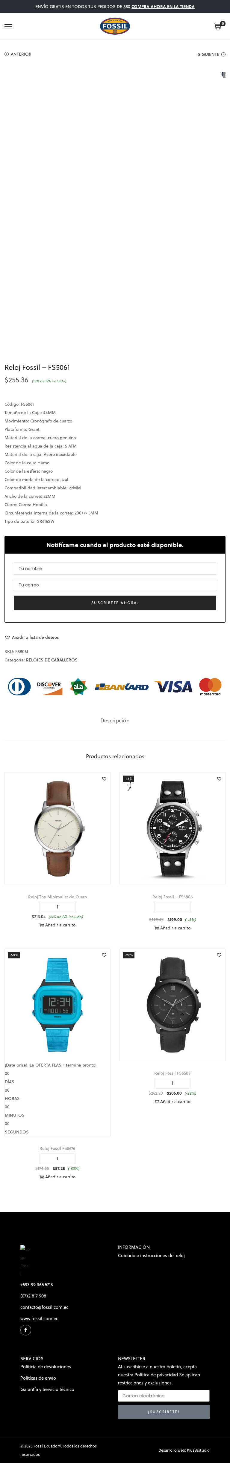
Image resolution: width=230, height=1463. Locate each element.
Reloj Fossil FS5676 (57, 1148)
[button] (31, 637)
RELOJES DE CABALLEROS (52, 660)
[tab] (115, 720)
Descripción (115, 720)
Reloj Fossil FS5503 (172, 1073)
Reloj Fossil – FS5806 (172, 897)
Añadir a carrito (60, 925)
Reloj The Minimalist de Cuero (57, 897)
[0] (217, 26)
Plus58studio (198, 1450)
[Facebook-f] (25, 1330)
